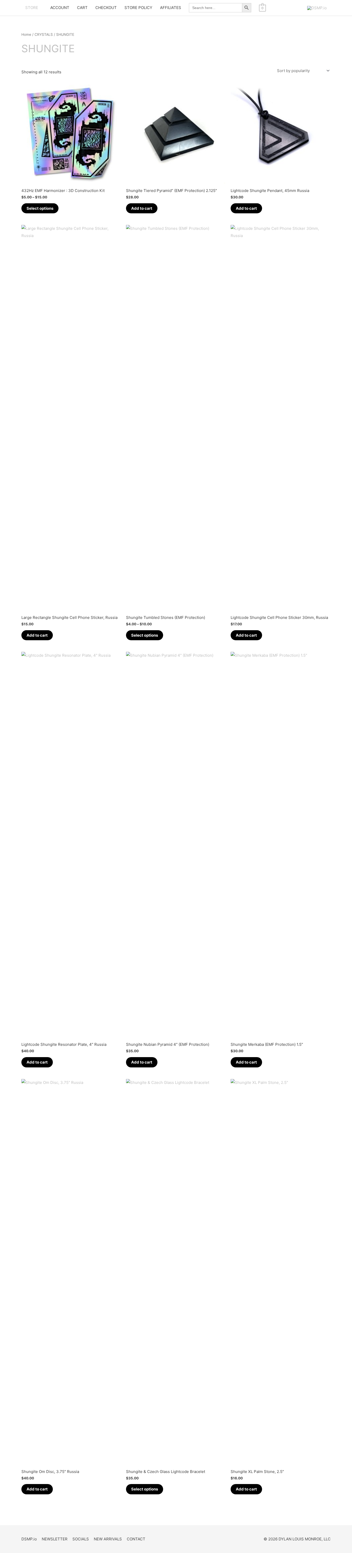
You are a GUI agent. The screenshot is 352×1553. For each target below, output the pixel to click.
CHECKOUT (106, 7)
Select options (40, 208)
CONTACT (136, 1539)
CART (82, 7)
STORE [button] (31, 7)
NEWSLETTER (55, 1539)
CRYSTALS (44, 34)
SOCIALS (80, 1539)
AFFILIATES (170, 7)
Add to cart (141, 208)
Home (26, 34)
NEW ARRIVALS (108, 1539)
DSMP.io (29, 1539)
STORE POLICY (138, 7)
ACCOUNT (59, 7)
